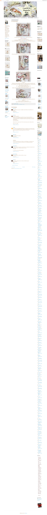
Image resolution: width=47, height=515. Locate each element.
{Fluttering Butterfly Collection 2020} (40, 314)
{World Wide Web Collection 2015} (40, 368)
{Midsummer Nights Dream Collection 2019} (40, 425)
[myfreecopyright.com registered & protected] (39, 500)
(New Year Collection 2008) (40, 370)
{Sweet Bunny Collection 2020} (40, 358)
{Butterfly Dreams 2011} (39, 193)
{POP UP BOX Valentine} (40, 433)
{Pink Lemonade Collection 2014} (40, 295)
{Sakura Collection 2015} (40, 435)
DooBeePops (39, 372)
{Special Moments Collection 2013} (40, 180)
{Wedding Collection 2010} (40, 161)
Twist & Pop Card (41, 108)
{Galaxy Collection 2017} (40, 405)
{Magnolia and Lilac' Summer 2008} (39, 350)
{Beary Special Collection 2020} (40, 388)
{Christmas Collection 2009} (40, 165)
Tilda (23, 104)
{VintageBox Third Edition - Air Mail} (39, 451)
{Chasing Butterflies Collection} (39, 260)
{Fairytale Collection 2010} (40, 172)
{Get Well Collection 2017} (40, 265)
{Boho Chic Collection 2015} (40, 213)
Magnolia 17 (39, 155)
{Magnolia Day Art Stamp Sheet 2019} (40, 422)
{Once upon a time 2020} (39, 431)
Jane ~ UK (6, 78)
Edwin (39, 145)
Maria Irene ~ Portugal (7, 107)
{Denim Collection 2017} (40, 332)
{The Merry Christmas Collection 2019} (40, 448)
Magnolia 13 (21, 104)
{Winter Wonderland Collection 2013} (40, 191)
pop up (39, 384)
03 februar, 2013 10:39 (15, 143)
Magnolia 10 (39, 141)
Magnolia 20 (39, 186)
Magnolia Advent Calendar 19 (40, 257)
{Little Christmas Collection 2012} (40, 242)
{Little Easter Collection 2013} (40, 342)
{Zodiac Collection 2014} (40, 282)
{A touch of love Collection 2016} (40, 386)
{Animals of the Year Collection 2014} (40, 218)
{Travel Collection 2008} (40, 363)
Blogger (26, 513)
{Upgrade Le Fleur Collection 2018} (40, 322)
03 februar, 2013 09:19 (15, 137)
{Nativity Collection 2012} (40, 270)
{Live (38, 418)
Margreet (14, 134)
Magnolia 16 (39, 158)
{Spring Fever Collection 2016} (40, 274)
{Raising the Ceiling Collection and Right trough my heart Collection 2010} (40, 225)
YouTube (39, 377)
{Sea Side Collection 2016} (40, 252)
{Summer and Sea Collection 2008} (39, 445)
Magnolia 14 (39, 151)
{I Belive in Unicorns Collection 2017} (40, 240)
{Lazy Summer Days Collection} (40, 205)
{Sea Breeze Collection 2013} (40, 299)
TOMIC (39, 258)
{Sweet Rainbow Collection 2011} (40, 198)
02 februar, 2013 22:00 (15, 124)
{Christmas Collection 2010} (40, 153)
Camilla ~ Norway (6, 94)
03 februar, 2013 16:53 (15, 163)
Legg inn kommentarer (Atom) (18, 168)
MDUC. (24, 37)
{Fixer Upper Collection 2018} (40, 403)
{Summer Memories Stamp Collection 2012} (40, 230)
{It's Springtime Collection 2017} (40, 410)
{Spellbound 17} (40, 438)
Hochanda (39, 326)
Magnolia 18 (39, 157)
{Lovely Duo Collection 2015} (40, 419)
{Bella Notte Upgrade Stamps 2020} (40, 391)
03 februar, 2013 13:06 (15, 151)
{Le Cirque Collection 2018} (40, 340)
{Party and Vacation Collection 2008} (40, 319)
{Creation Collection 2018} (40, 397)
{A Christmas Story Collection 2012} (40, 211)
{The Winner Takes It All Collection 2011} (40, 255)
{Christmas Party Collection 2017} (40, 306)
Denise (14, 159)
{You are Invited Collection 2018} (40, 302)
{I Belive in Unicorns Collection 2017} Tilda (40, 408)
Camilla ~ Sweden (6, 100)
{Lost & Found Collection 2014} (40, 267)
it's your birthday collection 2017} (40, 380)
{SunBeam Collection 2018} (40, 276)
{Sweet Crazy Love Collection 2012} (40, 208)
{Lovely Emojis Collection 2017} (40, 316)
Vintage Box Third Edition (39, 328)
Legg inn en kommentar (15, 165)
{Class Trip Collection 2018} (40, 308)
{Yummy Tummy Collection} (40, 185)
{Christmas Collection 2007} (40, 262)
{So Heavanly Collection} (39, 437)
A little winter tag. (8, 103)
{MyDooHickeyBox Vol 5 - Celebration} (40, 428)
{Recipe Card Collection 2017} (40, 297)
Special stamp (39, 233)
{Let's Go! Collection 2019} (40, 413)
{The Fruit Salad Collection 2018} (40, 361)
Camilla (7, 24)
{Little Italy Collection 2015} (40, 345)
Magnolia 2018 (40, 376)
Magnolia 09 (39, 146)
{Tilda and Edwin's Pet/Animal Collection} (39, 248)
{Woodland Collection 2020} (40, 452)
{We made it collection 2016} (40, 365)
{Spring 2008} (39, 440)
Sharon (14, 108)
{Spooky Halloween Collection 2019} (40, 356)
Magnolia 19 (39, 149)
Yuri (13, 127)
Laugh (39, 373)
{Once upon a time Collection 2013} (40, 245)
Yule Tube (39, 378)
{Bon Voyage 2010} (39, 163)
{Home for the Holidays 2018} (40, 336)
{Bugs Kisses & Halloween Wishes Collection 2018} (40, 393)
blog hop (39, 232)
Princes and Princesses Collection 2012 (40, 203)
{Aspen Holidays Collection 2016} (40, 182)
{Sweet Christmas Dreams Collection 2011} (40, 175)
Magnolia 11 (39, 140)
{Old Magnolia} (40, 429)
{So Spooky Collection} (39, 272)
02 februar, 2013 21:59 (15, 112)
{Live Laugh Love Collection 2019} (40, 348)
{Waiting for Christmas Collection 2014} (40, 279)
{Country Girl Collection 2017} (40, 311)
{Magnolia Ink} (40, 292)
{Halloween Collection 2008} (40, 287)
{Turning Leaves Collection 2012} (40, 215)
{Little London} (40, 289)
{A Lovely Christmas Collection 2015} (40, 284)
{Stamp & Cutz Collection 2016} (40, 442)
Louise (14, 115)
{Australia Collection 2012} (40, 329)
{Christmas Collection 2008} (40, 188)
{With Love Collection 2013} (17, 104)
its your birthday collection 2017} (40, 382)
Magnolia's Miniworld (39, 227)
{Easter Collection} (39, 237)
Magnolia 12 (39, 143)
